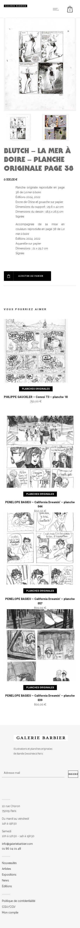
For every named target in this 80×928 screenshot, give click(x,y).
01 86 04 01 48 (11, 848)
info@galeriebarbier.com (17, 843)
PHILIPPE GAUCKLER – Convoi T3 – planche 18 (36, 397)
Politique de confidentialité (18, 900)
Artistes (6, 868)
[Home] (15, 6)
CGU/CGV (9, 906)
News (5, 880)
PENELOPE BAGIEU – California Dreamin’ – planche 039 (40, 698)
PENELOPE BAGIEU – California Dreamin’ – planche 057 (40, 601)
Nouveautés (9, 863)
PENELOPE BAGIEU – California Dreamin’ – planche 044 (40, 504)
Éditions (7, 886)
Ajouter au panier (30, 276)
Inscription (73, 774)
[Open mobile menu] (57, 9)
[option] (21, 127)
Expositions (9, 874)
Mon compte (10, 912)
